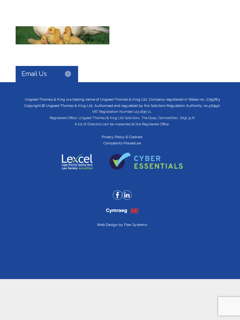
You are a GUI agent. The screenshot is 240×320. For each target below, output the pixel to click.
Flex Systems (135, 224)
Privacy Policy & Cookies (122, 137)
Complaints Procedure (122, 143)
